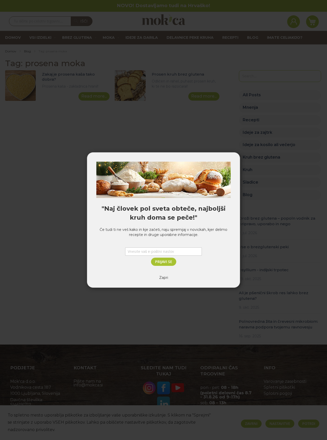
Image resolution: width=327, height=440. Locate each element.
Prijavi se (163, 261)
